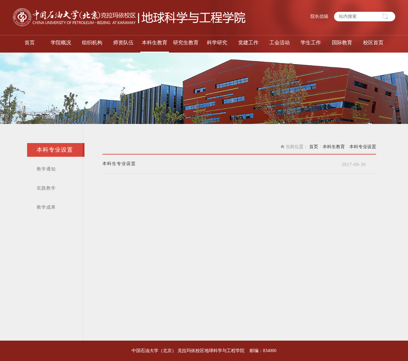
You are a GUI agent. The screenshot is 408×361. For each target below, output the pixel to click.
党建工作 (248, 42)
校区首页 (373, 42)
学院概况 (61, 42)
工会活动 (279, 42)
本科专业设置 (55, 150)
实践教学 (46, 188)
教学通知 (46, 169)
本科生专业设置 (119, 164)
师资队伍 (123, 42)
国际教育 (342, 42)
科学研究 (217, 42)
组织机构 (92, 42)
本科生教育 (154, 42)
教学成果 (46, 207)
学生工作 (311, 42)
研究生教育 (186, 42)
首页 (30, 42)
